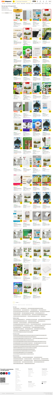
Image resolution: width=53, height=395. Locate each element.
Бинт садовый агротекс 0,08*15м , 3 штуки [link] (45, 115)
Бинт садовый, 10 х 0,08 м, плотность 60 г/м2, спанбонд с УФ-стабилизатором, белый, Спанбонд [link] (37, 224)
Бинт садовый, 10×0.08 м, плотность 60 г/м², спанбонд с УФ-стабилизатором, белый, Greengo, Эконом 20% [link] (17, 115)
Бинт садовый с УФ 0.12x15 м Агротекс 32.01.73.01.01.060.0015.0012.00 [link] (37, 151)
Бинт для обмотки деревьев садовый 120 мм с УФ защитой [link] (17, 224)
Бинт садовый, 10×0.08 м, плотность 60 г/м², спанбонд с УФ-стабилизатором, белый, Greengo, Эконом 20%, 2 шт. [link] (17, 206)
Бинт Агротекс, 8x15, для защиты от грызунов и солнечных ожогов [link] (36, 23)
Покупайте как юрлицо (31, 372)
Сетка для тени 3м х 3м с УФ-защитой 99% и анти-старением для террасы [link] (37, 115)
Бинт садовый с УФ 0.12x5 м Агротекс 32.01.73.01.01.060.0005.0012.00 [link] (47, 170)
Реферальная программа (45, 371)
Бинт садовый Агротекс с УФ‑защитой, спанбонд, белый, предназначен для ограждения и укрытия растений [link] (27, 96)
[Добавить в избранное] (21, 10)
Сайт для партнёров (30, 386)
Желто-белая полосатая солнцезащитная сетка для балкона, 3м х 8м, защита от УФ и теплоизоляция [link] (47, 188)
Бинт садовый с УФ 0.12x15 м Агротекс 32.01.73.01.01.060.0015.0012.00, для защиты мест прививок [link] (27, 42)
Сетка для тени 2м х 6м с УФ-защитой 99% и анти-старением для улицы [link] (18, 152)
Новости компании (44, 370)
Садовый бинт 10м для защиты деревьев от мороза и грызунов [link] (18, 188)
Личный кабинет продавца (31, 383)
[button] (15, 7)
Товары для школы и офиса (18, 384)
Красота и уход (17, 379)
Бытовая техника (17, 372)
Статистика (3, 393)
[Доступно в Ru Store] (9, 374)
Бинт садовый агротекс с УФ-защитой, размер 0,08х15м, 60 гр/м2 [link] (17, 23)
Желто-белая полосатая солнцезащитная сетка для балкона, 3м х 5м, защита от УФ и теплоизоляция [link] (27, 78)
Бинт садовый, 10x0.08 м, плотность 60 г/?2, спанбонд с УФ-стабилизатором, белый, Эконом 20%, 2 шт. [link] (17, 170)
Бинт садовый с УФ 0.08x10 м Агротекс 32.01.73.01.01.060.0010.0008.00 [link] (27, 206)
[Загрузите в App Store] (1, 374)
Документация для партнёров (32, 385)
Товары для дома (17, 377)
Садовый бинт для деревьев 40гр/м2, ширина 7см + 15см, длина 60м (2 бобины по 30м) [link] (36, 134)
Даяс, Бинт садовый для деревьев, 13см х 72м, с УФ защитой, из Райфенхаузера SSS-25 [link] (26, 134)
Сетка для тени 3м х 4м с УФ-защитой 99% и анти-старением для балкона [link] (47, 134)
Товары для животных (18, 386)
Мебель (16, 371)
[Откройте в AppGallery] (6, 374)
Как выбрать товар (30, 370)
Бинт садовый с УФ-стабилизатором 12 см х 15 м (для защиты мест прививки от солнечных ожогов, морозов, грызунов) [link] (37, 170)
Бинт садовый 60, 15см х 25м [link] (17, 296)
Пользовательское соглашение (10, 393)
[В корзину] (21, 20)
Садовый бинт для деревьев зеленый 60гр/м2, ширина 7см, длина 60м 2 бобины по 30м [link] (46, 78)
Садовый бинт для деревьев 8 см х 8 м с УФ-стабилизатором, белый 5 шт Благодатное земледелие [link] (27, 152)
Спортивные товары (18, 385)
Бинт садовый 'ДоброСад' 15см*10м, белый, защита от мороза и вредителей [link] (26, 224)
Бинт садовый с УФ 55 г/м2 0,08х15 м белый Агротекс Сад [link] (27, 23)
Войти (50, 1)
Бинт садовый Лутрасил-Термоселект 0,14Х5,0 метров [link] (46, 152)
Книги (16, 383)
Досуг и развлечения (18, 370)
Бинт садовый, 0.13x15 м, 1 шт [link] (17, 78)
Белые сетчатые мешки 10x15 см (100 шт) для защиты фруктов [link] (27, 170)
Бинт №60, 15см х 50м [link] (16, 96)
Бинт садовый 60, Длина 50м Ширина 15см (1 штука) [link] (46, 96)
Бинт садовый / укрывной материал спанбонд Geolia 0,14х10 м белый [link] (26, 278)
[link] (16, 308)
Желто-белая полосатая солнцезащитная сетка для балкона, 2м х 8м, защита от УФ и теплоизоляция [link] (47, 61)
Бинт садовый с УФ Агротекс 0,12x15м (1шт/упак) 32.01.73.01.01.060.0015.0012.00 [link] (18, 134)
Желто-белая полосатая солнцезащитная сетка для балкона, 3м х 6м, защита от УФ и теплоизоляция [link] (37, 188)
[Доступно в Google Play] (4, 374)
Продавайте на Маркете (31, 384)
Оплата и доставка (30, 371)
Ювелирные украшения (18, 390)
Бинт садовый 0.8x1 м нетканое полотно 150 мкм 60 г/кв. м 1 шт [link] (37, 96)
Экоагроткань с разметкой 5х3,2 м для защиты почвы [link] (37, 42)
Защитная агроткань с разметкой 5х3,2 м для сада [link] (36, 61)
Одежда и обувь (17, 376)
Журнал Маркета (30, 376)
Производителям (44, 372)
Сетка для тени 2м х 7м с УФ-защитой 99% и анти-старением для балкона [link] (47, 206)
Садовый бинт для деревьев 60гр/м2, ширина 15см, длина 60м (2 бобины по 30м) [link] (27, 61)
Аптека (16, 378)
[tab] (4, 4)
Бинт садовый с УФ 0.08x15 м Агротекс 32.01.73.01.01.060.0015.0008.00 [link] (47, 23)
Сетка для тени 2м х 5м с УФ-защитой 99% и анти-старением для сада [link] (37, 78)
